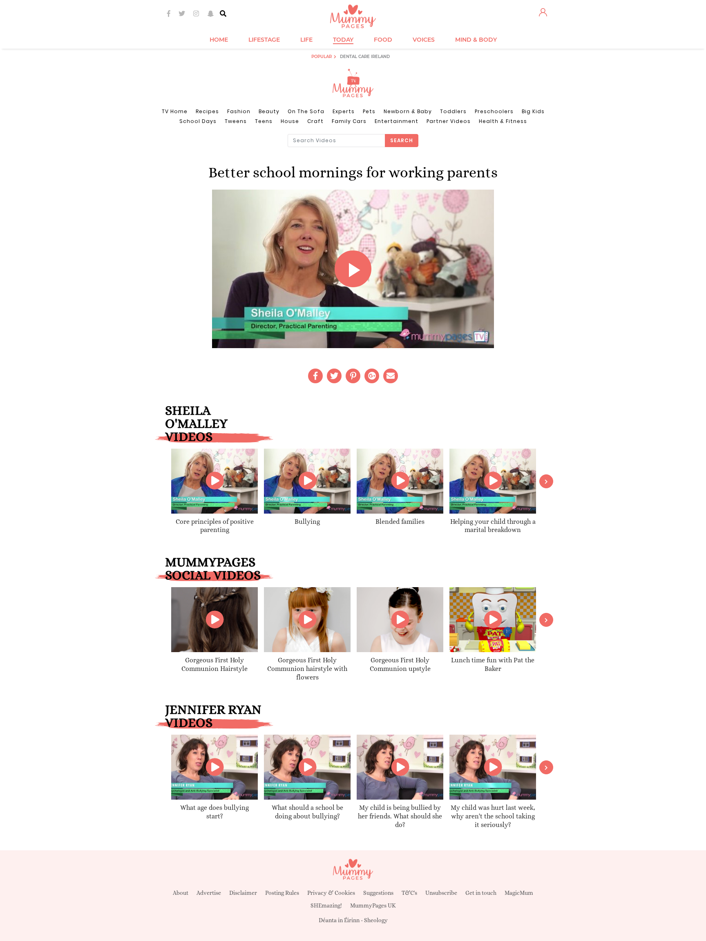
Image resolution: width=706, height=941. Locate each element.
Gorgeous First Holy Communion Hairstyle (214, 664)
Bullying (307, 521)
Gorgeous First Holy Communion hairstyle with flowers (307, 668)
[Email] (390, 376)
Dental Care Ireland (365, 56)
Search (401, 140)
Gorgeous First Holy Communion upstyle (400, 664)
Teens (264, 121)
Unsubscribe (441, 893)
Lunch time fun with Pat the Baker (492, 664)
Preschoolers (494, 111)
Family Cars (349, 121)
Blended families (399, 521)
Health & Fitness (503, 121)
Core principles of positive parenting (215, 526)
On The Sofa (306, 111)
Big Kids (533, 111)
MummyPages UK (373, 905)
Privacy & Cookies (331, 893)
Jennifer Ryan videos (213, 716)
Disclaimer (243, 893)
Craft (315, 121)
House (290, 121)
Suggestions (378, 893)
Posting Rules (282, 893)
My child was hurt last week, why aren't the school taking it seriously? (493, 816)
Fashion (238, 111)
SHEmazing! (326, 905)
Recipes (207, 111)
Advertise (209, 893)
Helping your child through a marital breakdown (493, 526)
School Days (198, 121)
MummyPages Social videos (213, 568)
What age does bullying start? (214, 812)
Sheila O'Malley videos (196, 423)
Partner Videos (449, 121)
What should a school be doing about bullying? (307, 812)
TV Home (175, 111)
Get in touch (480, 893)
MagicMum (519, 893)
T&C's (409, 893)
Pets (369, 111)
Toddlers (453, 111)
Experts (344, 111)
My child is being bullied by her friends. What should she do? (400, 816)
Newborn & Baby (408, 111)
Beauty (269, 111)
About (180, 893)
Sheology (376, 920)
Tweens (236, 121)
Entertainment (396, 121)
